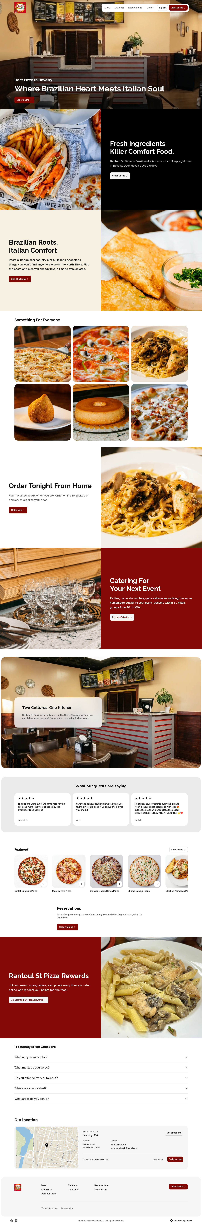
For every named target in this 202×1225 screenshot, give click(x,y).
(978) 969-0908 (118, 1144)
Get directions (173, 1132)
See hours (158, 1159)
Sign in (162, 7)
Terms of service (49, 1208)
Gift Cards (73, 1189)
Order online (175, 1159)
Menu (107, 7)
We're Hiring (100, 1189)
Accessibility (67, 1208)
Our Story (46, 1189)
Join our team (48, 1193)
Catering (119, 7)
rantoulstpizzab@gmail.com (124, 1148)
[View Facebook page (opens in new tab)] (11, 1220)
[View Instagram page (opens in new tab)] (16, 1220)
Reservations (135, 7)
